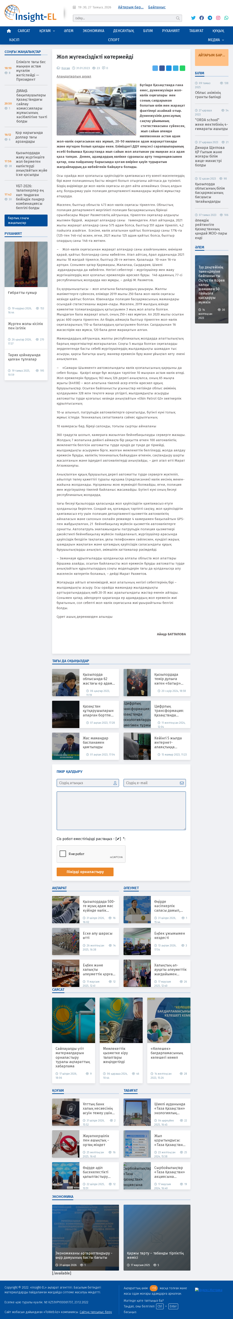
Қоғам (45, 31)
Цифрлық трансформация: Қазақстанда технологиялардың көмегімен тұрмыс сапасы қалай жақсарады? (170, 710)
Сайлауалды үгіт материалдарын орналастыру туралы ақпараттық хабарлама (73, 1057)
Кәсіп (14, 40)
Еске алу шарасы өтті (97, 935)
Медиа (214, 40)
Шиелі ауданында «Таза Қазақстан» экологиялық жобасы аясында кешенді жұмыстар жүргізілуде (169, 1108)
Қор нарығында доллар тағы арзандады (29, 136)
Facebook (200, 18)
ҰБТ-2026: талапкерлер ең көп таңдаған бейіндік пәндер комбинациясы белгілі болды (30, 197)
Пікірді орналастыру (85, 872)
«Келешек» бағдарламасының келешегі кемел (167, 1052)
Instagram (216, 18)
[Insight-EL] (31, 13)
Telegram (208, 18)
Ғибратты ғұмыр (22, 292)
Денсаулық (123, 31)
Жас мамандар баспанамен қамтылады (95, 742)
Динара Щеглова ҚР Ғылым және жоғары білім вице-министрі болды (210, 156)
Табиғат (196, 31)
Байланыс (157, 7)
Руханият (171, 31)
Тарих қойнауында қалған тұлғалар (24, 357)
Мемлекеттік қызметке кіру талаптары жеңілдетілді (115, 1055)
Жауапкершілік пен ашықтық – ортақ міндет (96, 1140)
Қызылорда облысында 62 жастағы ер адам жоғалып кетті (97, 679)
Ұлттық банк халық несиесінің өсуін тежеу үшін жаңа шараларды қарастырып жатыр (98, 1108)
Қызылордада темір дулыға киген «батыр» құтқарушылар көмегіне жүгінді (168, 679)
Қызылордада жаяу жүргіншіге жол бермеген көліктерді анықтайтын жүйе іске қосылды (31, 164)
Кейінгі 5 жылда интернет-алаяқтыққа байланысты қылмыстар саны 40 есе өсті (169, 742)
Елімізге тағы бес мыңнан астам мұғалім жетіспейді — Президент (31, 71)
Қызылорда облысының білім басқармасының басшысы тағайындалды (210, 193)
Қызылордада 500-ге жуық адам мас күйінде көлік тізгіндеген (99, 906)
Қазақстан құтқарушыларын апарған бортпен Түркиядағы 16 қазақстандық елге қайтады (99, 710)
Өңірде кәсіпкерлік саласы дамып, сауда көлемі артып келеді (167, 906)
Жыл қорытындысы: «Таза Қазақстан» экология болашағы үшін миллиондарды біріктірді (169, 1140)
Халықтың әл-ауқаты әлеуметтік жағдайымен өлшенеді (170, 969)
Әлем (68, 31)
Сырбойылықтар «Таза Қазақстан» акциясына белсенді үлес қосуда (169, 1172)
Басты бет (9, 30)
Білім (148, 31)
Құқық (218, 31)
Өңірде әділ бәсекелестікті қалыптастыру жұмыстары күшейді (95, 1172)
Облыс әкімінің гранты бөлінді (208, 94)
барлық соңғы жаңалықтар (18, 220)
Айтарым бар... (131, 7)
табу (178, 18)
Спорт (113, 40)
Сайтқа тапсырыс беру (96, 1312)
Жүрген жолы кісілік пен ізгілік (25, 326)
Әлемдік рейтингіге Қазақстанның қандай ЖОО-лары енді (211, 229)
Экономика (93, 31)
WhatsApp (225, 18)
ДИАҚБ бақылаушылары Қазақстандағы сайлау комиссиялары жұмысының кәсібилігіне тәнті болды (31, 106)
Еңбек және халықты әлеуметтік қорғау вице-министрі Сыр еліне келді (98, 969)
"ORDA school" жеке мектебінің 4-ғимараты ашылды (211, 124)
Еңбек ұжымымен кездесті (169, 935)
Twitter (192, 18)
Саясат (24, 31)
